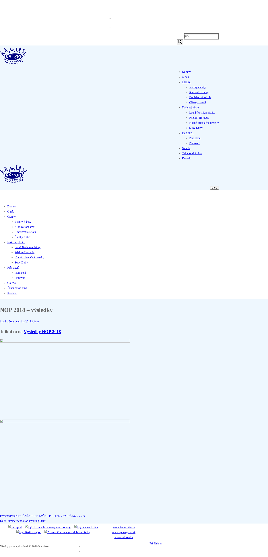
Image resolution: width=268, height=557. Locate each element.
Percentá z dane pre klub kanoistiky (22, 5)
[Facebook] (112, 18)
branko (4, 321)
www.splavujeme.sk (123, 532)
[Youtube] (112, 26)
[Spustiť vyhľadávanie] (180, 42)
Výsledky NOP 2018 (42, 331)
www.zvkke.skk (123, 537)
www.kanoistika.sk (124, 527)
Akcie (35, 321)
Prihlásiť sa (155, 543)
